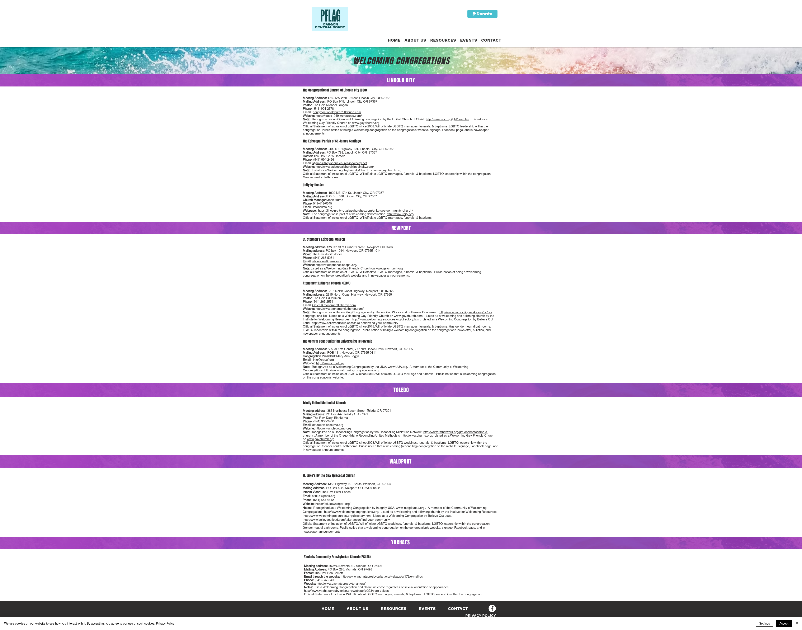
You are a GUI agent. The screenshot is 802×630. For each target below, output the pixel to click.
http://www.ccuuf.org (330, 363)
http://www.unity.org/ (400, 214)
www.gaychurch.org (365, 122)
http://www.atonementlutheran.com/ (340, 308)
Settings (764, 623)
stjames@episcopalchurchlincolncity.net (339, 163)
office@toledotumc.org (327, 425)
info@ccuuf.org (323, 359)
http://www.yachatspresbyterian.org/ (341, 583)
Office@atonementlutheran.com (334, 305)
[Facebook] (492, 608)
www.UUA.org (397, 366)
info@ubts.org (322, 207)
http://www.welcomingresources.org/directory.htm (385, 319)
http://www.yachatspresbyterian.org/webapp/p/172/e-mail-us (382, 576)
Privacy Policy (165, 623)
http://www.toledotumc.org (333, 428)
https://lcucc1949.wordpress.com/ (339, 115)
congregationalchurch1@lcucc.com (337, 112)
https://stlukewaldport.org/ (332, 504)
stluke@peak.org (323, 496)
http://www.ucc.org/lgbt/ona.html (447, 119)
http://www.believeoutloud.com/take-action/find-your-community (355, 323)
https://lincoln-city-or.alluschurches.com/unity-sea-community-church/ (365, 210)
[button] (443, 40)
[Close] (796, 623)
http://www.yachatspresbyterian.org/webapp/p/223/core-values (346, 590)
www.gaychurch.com (408, 316)
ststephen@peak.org (326, 261)
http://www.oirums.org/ (417, 435)
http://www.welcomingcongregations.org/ (351, 370)
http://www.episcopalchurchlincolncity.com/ (345, 166)
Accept (783, 623)
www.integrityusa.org (410, 507)
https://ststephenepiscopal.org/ (336, 265)
